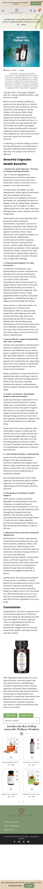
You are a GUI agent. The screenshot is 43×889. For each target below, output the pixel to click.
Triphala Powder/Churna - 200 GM (32, 794)
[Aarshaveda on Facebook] (15, 842)
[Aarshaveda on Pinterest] (19, 842)
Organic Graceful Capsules (21, 85)
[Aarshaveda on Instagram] (24, 842)
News (24, 25)
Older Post (10, 715)
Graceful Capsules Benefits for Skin (21, 80)
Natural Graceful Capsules (17, 84)
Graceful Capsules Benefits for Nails (21, 78)
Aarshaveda (23, 837)
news (22, 70)
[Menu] (3, 11)
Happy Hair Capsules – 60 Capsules (11, 794)
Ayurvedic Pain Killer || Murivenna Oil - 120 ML (32, 762)
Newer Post (26, 715)
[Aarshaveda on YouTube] (28, 842)
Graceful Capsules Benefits (22, 74)
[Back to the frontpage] (18, 25)
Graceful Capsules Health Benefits (21, 82)
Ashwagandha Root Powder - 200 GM (11, 762)
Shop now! (35, 3)
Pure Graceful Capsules (26, 88)
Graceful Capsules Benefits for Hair (21, 76)
